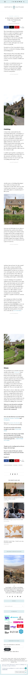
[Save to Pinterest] (16, 27)
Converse (16, 372)
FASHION (11, 16)
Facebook (6, 418)
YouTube (16, 418)
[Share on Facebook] (6, 27)
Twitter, (12, 418)
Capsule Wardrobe (8, 465)
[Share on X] (11, 27)
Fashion (20, 465)
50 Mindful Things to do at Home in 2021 (13, 519)
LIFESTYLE (16, 16)
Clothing (15, 465)
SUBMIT (7, 649)
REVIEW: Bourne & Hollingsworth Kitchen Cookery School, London (14, 498)
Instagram (7, 420)
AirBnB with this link (14, 423)
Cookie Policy (4, 669)
